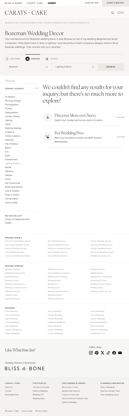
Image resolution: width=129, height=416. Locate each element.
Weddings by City (98, 333)
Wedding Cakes (11, 295)
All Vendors (10, 97)
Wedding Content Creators (16, 288)
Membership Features (71, 391)
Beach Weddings (97, 326)
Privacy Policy (42, 411)
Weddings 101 (38, 395)
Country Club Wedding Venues (17, 256)
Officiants (9, 171)
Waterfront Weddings (99, 330)
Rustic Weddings (54, 311)
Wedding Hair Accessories (101, 277)
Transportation (11, 199)
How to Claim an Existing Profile (75, 398)
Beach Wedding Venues (57, 252)
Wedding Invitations (56, 269)
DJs (7, 152)
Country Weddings (55, 333)
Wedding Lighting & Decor (58, 291)
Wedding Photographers (15, 273)
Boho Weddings (11, 311)
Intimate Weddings (55, 319)
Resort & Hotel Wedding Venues (18, 241)
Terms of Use (27, 411)
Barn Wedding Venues (57, 241)
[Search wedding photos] (52, 3)
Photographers (12, 105)
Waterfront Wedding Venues (102, 252)
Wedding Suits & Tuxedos (101, 284)
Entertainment (11, 160)
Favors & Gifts (11, 203)
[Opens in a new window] (13, 3)
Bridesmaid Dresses (14, 187)
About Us (8, 387)
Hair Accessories (12, 183)
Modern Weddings (12, 333)
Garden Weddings (98, 319)
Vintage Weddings (55, 315)
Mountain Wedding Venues (101, 245)
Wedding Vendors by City (101, 291)
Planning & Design (13, 101)
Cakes (8, 124)
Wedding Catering (12, 291)
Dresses (8, 175)
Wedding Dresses (98, 269)
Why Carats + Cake (70, 387)
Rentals (8, 167)
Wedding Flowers (12, 280)
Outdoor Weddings (55, 330)
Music (7, 156)
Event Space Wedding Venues (17, 245)
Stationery (9, 140)
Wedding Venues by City (101, 256)
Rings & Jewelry (12, 195)
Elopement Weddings (56, 322)
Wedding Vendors (12, 23)
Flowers (8, 109)
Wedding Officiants (55, 299)
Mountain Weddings (99, 322)
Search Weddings (108, 387)
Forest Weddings (97, 315)
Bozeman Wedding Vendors (56, 23)
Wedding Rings (97, 288)
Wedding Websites (13, 128)
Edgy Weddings (11, 319)
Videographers (11, 113)
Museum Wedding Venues (58, 245)
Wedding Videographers (15, 284)
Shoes (8, 179)
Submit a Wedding (40, 391)
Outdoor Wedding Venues (101, 248)
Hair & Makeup (11, 144)
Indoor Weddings (55, 326)
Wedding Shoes (97, 273)
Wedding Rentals (55, 295)
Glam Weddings (11, 326)
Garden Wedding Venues (101, 241)
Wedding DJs (53, 284)
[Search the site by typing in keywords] (111, 13)
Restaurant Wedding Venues (59, 248)
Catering (9, 120)
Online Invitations (12, 136)
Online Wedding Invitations (59, 273)
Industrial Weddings (13, 330)
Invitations (9, 132)
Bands (8, 148)
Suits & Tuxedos (12, 191)
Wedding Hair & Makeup (57, 277)
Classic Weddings (12, 315)
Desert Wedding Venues (57, 256)
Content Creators (12, 117)
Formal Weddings (12, 322)
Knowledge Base (12, 395)
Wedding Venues (12, 277)
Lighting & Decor (12, 164)
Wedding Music (54, 288)
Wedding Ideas (39, 398)
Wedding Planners (12, 269)
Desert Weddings (97, 311)
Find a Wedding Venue (110, 395)
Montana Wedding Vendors (32, 23)
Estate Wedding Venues (14, 252)
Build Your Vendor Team (110, 391)
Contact (8, 391)
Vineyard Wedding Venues (16, 248)
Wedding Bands (54, 280)
